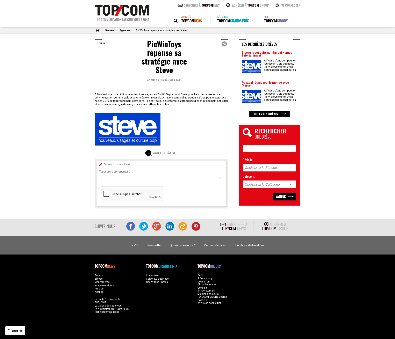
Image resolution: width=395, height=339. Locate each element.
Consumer (152, 275)
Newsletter (155, 245)
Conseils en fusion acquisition (210, 301)
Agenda (99, 291)
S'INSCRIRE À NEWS (202, 5)
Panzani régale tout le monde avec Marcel (265, 84)
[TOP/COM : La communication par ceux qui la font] (122, 19)
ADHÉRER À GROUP (250, 5)
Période (247, 160)
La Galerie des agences (108, 305)
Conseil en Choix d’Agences (207, 283)
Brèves (109, 30)
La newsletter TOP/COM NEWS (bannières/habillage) (112, 310)
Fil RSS (135, 245)
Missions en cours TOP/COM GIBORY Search (212, 295)
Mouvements (102, 282)
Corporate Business (157, 278)
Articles (99, 288)
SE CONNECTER (290, 5)
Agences (124, 30)
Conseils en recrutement (206, 289)
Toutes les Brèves (265, 114)
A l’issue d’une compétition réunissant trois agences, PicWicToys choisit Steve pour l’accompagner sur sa (279, 66)
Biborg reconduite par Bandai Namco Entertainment (267, 54)
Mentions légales (215, 245)
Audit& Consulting (205, 277)
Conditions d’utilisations (249, 245)
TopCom (191, 19)
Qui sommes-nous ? (183, 245)
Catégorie (249, 176)
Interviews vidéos (105, 285)
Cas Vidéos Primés (157, 282)
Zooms (99, 275)
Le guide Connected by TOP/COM (108, 301)
